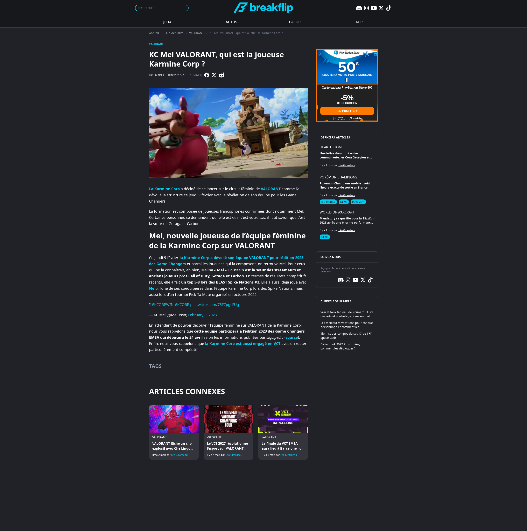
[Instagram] (366, 8)
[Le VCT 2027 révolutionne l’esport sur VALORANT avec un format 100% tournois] (228, 432)
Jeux (167, 21)
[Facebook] (206, 75)
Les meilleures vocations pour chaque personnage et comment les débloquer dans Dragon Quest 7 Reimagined (347, 325)
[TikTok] (388, 8)
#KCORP (182, 304)
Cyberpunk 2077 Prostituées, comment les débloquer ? (340, 346)
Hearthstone (331, 147)
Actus (231, 21)
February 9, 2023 (202, 314)
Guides (295, 21)
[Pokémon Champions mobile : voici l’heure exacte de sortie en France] (347, 190)
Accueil (154, 33)
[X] (381, 8)
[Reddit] (221, 75)
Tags (359, 21)
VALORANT (196, 33)
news (343, 202)
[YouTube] (374, 8)
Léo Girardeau (179, 455)
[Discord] (359, 8)
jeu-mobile (328, 202)
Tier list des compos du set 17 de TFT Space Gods (346, 336)
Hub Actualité (174, 33)
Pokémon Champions (338, 177)
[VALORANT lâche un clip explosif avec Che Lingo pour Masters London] (174, 432)
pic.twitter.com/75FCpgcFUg (214, 304)
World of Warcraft (337, 212)
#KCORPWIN (163, 304)
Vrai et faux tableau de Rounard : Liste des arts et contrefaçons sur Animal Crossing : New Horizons (347, 314)
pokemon (358, 202)
